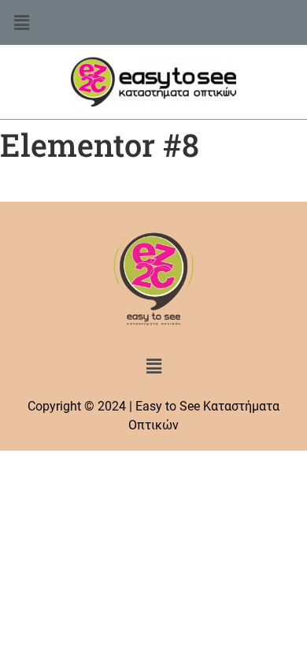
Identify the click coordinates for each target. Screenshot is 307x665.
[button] (153, 22)
